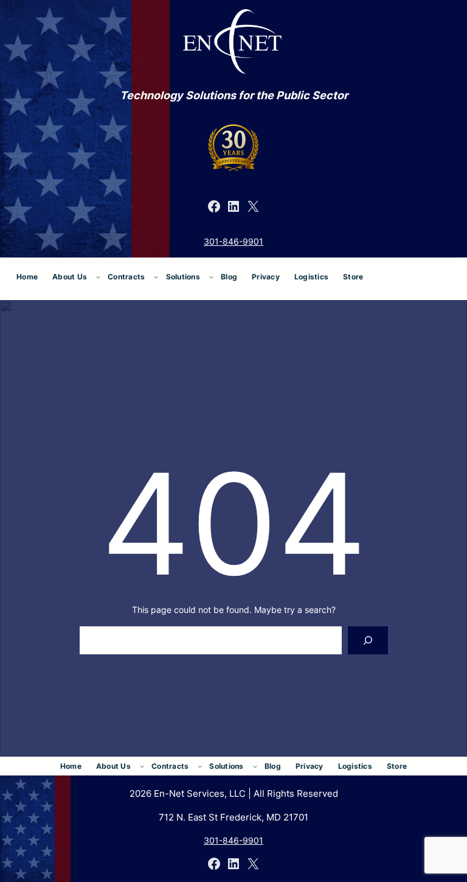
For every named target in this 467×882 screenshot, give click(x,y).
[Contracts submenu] (156, 277)
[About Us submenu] (98, 277)
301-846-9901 (233, 241)
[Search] (367, 640)
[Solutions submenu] (211, 277)
